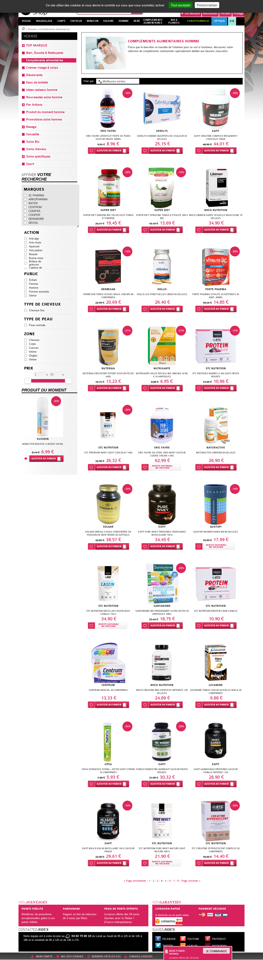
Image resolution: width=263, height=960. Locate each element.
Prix (28, 368)
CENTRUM (35, 207)
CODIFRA (34, 211)
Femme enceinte (39, 291)
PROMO (225, 13)
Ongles (33, 355)
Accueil (23, 28)
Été (232, 21)
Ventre (33, 359)
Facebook (169, 939)
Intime (32, 351)
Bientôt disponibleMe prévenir (162, 467)
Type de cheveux (42, 304)
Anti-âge (34, 238)
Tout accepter (180, 5)
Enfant (33, 279)
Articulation (35, 250)
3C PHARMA (36, 195)
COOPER (34, 215)
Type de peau (38, 319)
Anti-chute (35, 242)
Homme (32, 29)
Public (31, 274)
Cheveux (34, 340)
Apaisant (34, 246)
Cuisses (34, 347)
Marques (192, 13)
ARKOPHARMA (38, 199)
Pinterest (219, 939)
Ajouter (109, 150)
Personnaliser (207, 5)
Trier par (88, 81)
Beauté (33, 254)
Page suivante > (190, 880)
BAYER (33, 203)
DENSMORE (36, 218)
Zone (29, 334)
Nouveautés (210, 13)
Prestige (238, 13)
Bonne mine (36, 258)
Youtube (193, 939)
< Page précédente (135, 880)
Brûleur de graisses (35, 263)
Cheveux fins (37, 310)
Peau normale (37, 325)
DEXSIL (33, 222)
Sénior (33, 295)
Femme (33, 283)
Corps (32, 343)
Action (31, 232)
